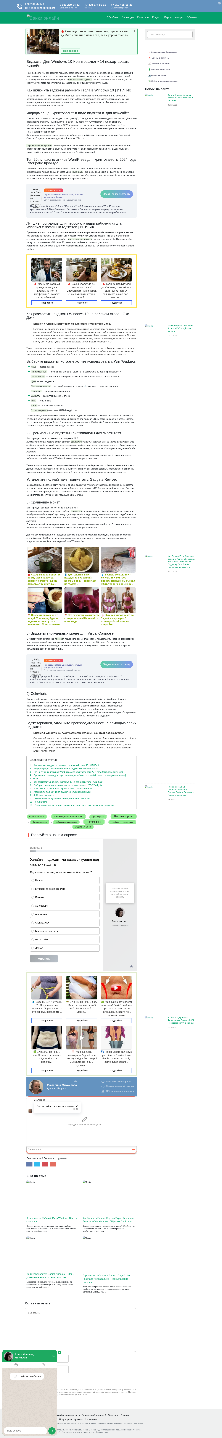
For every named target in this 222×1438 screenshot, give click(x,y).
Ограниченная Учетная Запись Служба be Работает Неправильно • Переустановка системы (106, 1278)
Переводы (128, 17)
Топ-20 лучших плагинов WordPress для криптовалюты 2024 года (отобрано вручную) (76, 772)
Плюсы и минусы (160, 58)
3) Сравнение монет (42, 795)
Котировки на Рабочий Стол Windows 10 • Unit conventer (52, 1220)
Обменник (193, 17)
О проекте (113, 1415)
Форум (179, 17)
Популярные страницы (71, 1419)
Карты (168, 17)
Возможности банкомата (164, 52)
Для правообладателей (94, 1415)
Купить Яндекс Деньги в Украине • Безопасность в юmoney (180, 98)
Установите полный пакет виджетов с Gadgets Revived (60, 792)
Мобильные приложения (164, 81)
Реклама (125, 1415)
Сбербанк (112, 17)
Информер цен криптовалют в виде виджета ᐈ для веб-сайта (64, 768)
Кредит (156, 17)
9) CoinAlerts (38, 801)
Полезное (143, 17)
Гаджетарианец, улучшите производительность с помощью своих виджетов (72, 805)
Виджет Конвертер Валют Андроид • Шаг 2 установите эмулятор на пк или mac (50, 1276)
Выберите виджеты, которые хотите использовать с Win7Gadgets (66, 785)
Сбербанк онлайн (160, 63)
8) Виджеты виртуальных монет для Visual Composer (60, 798)
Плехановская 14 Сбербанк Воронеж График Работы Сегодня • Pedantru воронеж (181, 791)
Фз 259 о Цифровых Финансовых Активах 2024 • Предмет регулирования (181, 1020)
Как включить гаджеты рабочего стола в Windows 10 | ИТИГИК (64, 765)
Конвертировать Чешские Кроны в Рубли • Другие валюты (180, 328)
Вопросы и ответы (161, 69)
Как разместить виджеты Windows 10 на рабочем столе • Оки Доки (66, 782)
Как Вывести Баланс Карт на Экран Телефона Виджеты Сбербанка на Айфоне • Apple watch (108, 1220)
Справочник (91, 1419)
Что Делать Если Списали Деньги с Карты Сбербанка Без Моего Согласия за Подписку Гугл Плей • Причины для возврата (181, 561)
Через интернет (159, 75)
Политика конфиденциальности (63, 1415)
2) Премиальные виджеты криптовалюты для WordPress (61, 788)
